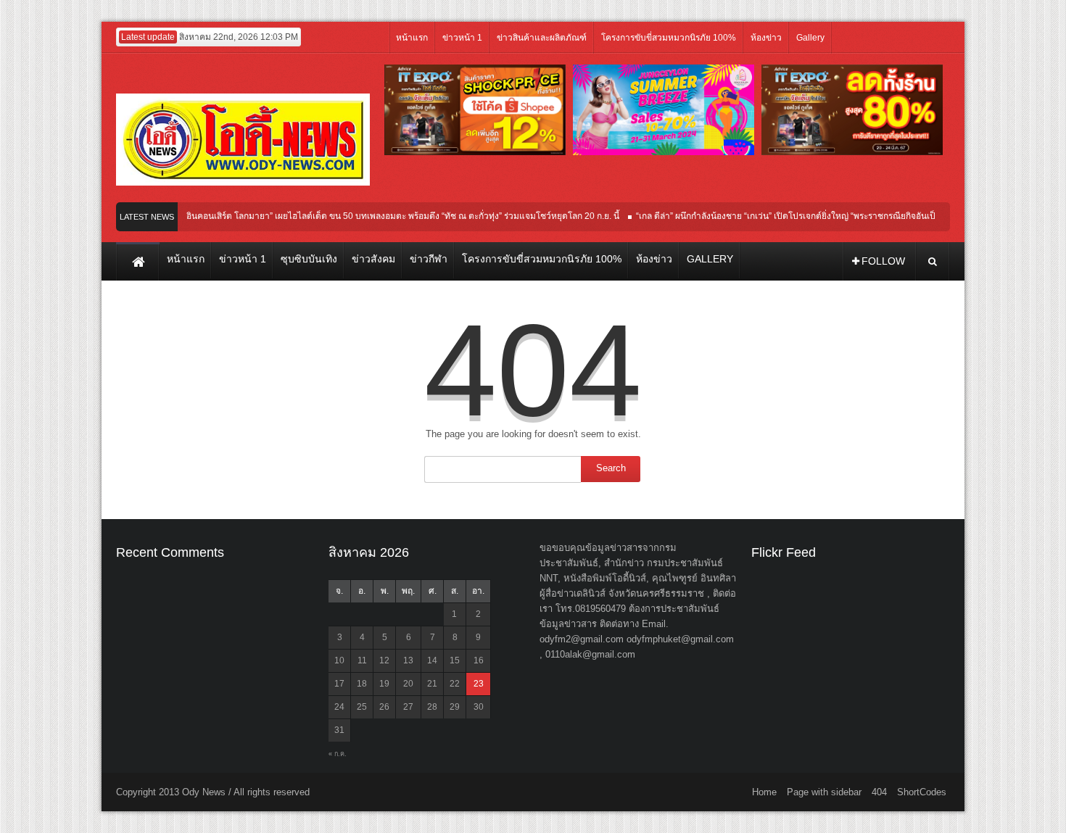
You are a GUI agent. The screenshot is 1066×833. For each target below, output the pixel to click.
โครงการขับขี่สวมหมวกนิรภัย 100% (668, 38)
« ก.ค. (338, 754)
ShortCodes (921, 792)
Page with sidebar (824, 792)
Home (764, 792)
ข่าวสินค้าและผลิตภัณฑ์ (542, 38)
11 (362, 660)
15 (455, 660)
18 (362, 684)
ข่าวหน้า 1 (462, 38)
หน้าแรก (412, 38)
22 (455, 684)
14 (432, 660)
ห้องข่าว (766, 38)
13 (408, 660)
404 (879, 792)
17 (339, 684)
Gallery (810, 38)
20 (408, 684)
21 (432, 684)
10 (339, 660)
